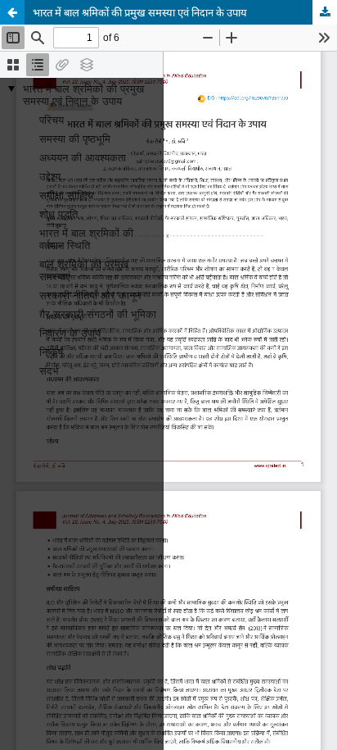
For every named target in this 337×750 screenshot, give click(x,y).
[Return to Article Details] (12, 12)
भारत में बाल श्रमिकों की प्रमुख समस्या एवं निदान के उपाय (140, 12)
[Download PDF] (324, 12)
